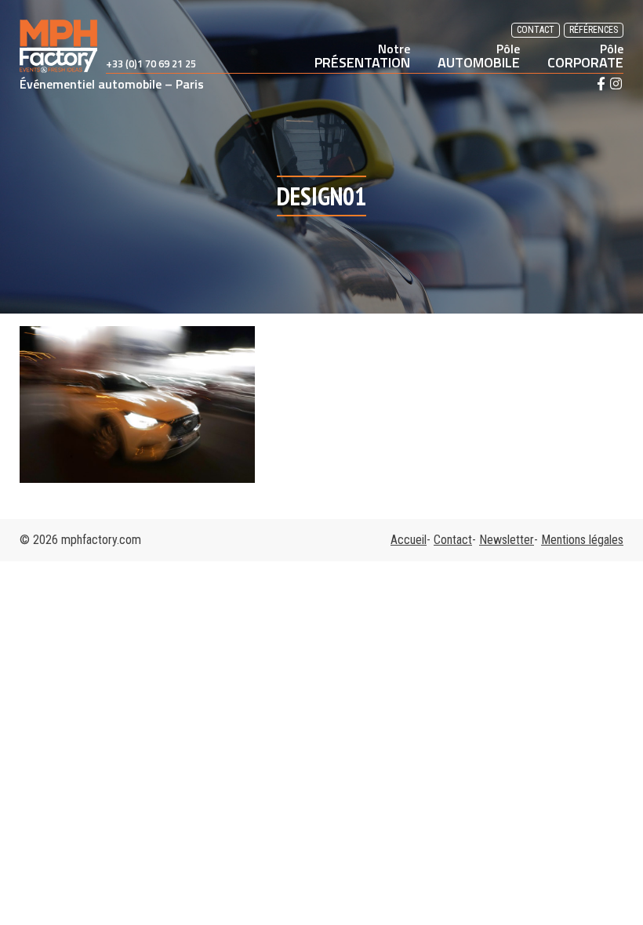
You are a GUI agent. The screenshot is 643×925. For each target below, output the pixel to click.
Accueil (409, 539)
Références (593, 29)
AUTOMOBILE (479, 56)
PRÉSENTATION (362, 56)
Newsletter (506, 539)
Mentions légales (582, 539)
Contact (535, 29)
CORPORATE (585, 56)
